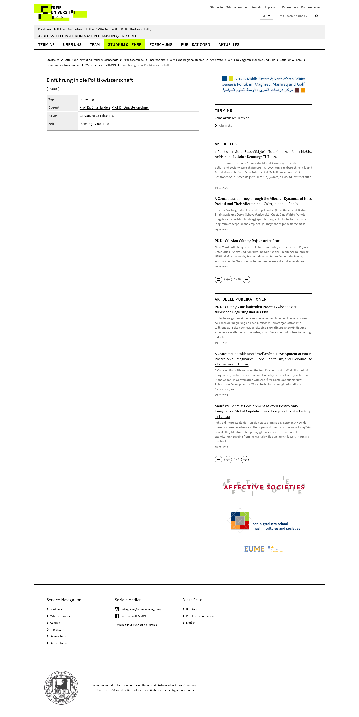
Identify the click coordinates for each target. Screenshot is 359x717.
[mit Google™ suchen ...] (317, 15)
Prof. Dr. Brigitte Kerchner (130, 107)
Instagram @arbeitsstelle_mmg (140, 609)
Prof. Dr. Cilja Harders (95, 107)
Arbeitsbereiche (134, 60)
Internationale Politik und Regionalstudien (176, 60)
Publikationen (195, 44)
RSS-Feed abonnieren (200, 616)
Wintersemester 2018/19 (100, 65)
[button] (266, 16)
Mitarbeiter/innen (237, 7)
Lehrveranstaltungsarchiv (63, 65)
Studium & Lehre (124, 44)
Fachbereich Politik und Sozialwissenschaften (67, 29)
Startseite (216, 7)
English (190, 622)
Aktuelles (229, 44)
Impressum (272, 7)
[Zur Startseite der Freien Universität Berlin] (69, 12)
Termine (46, 44)
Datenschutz (290, 7)
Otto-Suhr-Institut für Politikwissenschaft (124, 29)
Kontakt (256, 7)
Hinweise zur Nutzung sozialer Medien (136, 625)
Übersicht (225, 125)
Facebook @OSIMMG (133, 616)
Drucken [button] (191, 609)
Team (95, 44)
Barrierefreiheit (311, 7)
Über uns (72, 44)
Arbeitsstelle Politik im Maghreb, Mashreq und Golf (87, 35)
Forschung (161, 44)
